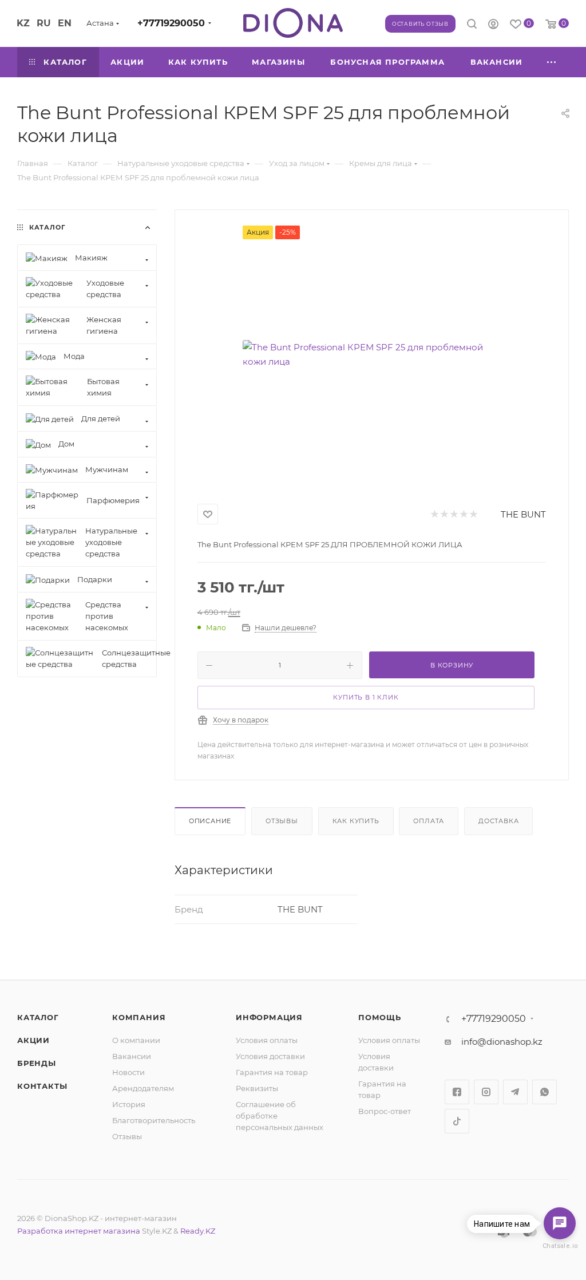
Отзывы (282, 821)
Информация (269, 1017)
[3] (453, 514)
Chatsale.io (560, 1246)
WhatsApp (544, 1092)
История (128, 1104)
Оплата (428, 821)
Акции (33, 1040)
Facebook (457, 1092)
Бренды (36, 1063)
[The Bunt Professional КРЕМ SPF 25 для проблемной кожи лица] (371, 354)
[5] (473, 514)
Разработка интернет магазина (78, 1230)
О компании (136, 1040)
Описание (210, 821)
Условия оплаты (267, 1040)
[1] (434, 514)
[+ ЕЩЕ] (551, 62)
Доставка (498, 821)
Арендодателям (143, 1088)
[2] (444, 514)
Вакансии (131, 1056)
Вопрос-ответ (384, 1111)
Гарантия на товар (272, 1072)
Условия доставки (270, 1056)
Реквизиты (257, 1088)
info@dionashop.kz (502, 1041)
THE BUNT (523, 514)
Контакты (42, 1086)
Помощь (379, 1017)
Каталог (38, 1017)
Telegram (515, 1092)
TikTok (457, 1121)
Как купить (355, 821)
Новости (128, 1072)
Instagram (486, 1092)
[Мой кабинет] (493, 25)
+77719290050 (171, 23)
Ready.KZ (197, 1230)
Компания (138, 1017)
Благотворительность (153, 1120)
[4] (463, 514)
